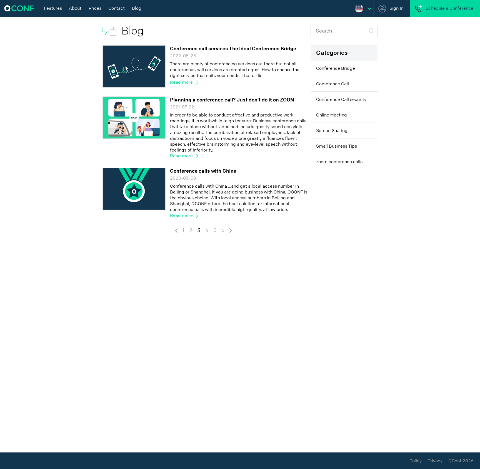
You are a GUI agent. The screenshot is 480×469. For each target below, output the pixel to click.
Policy (415, 461)
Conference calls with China (203, 171)
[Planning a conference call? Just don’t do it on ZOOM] (134, 117)
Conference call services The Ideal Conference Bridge (233, 48)
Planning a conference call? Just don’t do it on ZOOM (232, 99)
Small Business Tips (336, 146)
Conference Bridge (335, 68)
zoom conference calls (339, 162)
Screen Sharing (332, 130)
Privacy (435, 461)
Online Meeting (331, 115)
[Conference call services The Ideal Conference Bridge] (134, 66)
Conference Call (332, 84)
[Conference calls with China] (134, 188)
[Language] (363, 8)
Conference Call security (341, 99)
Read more (182, 82)
